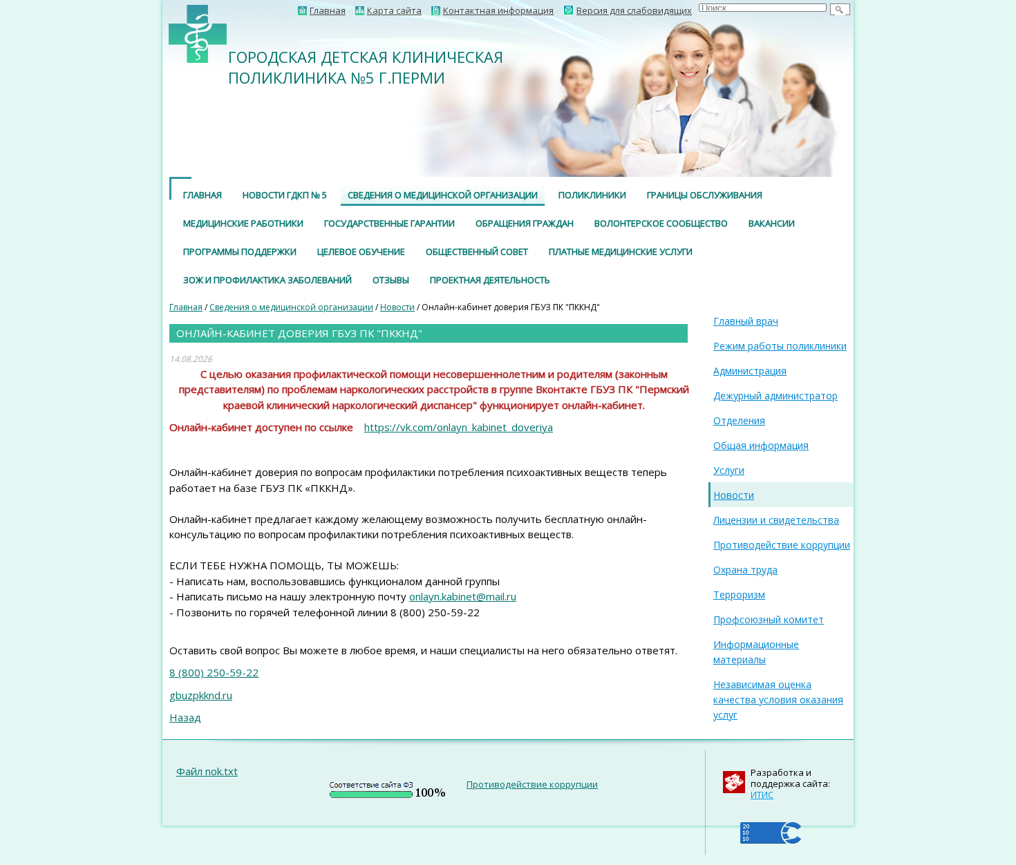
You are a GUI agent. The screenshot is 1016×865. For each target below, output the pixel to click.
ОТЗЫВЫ (391, 280)
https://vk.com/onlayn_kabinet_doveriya (458, 427)
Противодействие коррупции (781, 544)
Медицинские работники (243, 223)
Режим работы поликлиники (780, 345)
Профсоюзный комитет (768, 619)
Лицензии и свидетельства (776, 519)
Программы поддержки (240, 251)
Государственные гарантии (389, 223)
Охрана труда (745, 569)
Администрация (750, 370)
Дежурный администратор (775, 395)
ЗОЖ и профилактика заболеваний (267, 280)
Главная (202, 195)
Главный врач (745, 320)
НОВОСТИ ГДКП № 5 (285, 195)
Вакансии (772, 223)
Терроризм (739, 594)
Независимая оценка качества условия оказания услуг (778, 699)
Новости (397, 307)
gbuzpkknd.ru (200, 695)
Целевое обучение (361, 251)
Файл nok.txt (207, 771)
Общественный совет (477, 251)
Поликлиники (592, 195)
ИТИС (762, 794)
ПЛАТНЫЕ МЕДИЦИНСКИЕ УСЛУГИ (621, 251)
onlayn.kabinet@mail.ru (462, 596)
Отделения (739, 420)
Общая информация (761, 445)
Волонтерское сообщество (661, 223)
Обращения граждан (525, 223)
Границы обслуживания (704, 195)
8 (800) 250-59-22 (213, 672)
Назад (185, 717)
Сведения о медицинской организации (443, 195)
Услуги (728, 470)
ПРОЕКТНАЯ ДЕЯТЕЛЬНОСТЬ (490, 280)
